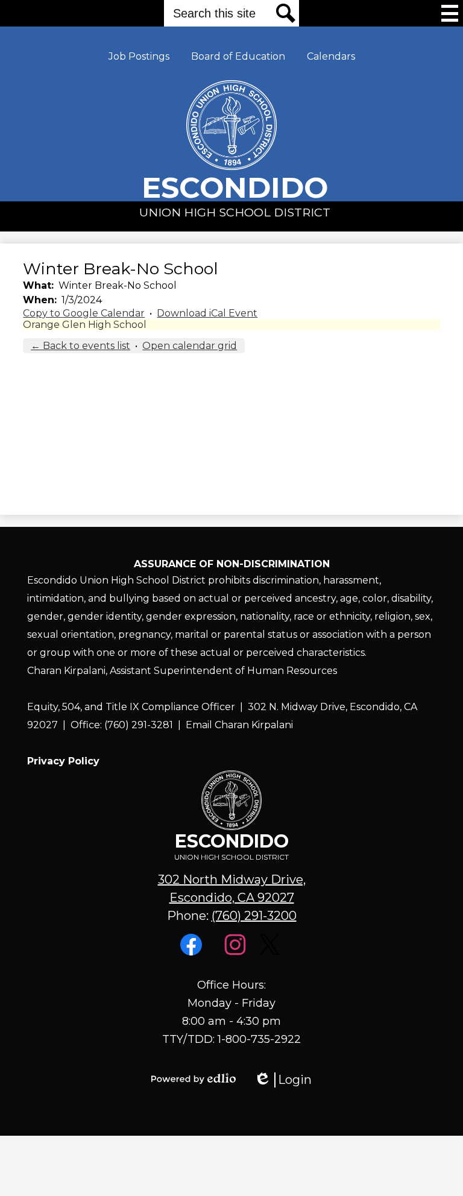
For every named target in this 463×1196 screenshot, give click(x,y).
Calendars (331, 56)
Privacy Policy (63, 761)
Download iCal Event (207, 313)
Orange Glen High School (84, 324)
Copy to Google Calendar (84, 313)
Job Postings (139, 56)
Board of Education (238, 56)
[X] (271, 952)
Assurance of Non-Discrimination (232, 564)
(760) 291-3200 (254, 915)
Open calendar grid (189, 345)
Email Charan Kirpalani (239, 725)
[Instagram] (236, 952)
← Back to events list (80, 345)
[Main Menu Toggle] (449, 13)
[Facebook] (192, 952)
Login (283, 1079)
